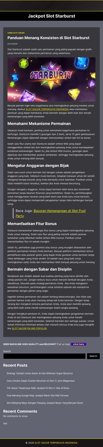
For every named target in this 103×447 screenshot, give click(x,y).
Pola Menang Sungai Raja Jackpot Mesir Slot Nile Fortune (38, 395)
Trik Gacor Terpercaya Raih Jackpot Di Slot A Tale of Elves (38, 388)
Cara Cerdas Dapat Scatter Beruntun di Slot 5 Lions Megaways (41, 380)
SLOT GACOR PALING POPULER (29, 328)
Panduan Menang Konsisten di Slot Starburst (48, 37)
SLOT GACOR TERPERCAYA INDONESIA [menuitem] (47, 109)
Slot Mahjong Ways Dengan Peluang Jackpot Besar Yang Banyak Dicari (45, 403)
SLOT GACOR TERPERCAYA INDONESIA (56, 442)
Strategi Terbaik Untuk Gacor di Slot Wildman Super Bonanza (40, 373)
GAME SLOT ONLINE (16, 33)
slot (5, 423)
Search (7, 351)
